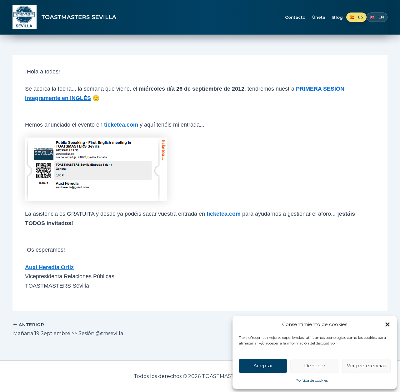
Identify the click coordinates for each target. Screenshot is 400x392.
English (377, 17)
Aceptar (263, 366)
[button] (387, 324)
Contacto (295, 17)
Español (356, 17)
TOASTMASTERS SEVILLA (79, 17)
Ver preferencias (366, 366)
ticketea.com (121, 125)
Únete (319, 17)
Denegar (314, 366)
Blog (337, 17)
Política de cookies (312, 380)
